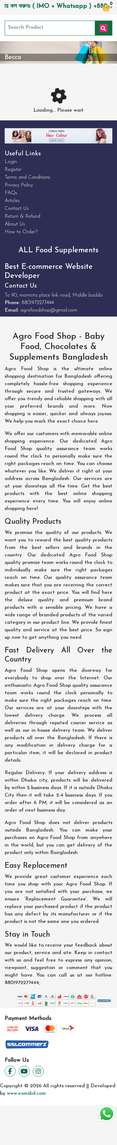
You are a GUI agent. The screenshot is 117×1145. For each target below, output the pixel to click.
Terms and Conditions (27, 177)
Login (11, 161)
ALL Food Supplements (58, 250)
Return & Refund (22, 216)
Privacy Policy (19, 185)
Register (13, 169)
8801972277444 (38, 302)
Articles (12, 200)
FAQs (11, 193)
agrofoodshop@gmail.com (48, 310)
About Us (15, 224)
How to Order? (21, 232)
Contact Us (17, 208)
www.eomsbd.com (26, 1093)
